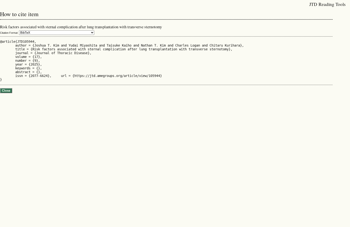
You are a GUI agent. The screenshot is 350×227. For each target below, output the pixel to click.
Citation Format (9, 32)
